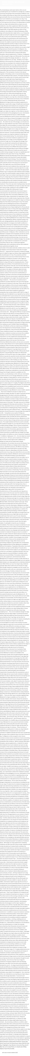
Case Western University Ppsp (17, 1045)
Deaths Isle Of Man (22, 1047)
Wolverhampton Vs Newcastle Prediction (10, 1041)
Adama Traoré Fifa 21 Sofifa (7, 1048)
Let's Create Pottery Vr (10, 1047)
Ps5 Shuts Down (14, 1043)
